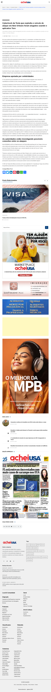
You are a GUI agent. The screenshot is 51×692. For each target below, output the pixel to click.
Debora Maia (5, 663)
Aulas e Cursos (20, 640)
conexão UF (41, 551)
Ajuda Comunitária (6, 616)
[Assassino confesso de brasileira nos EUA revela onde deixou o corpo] (5, 423)
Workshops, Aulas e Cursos (8, 638)
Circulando (4, 660)
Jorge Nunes (16, 656)
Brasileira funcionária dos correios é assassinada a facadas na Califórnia (29, 445)
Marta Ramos (17, 662)
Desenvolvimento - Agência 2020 (25, 689)
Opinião (15, 663)
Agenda (25, 613)
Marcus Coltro (17, 658)
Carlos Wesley (5, 658)
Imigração (4, 215)
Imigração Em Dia (17, 651)
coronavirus (44, 557)
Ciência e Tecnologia (27, 606)
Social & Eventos (26, 615)
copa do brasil (30, 554)
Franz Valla (4, 671)
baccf (28, 544)
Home (3, 7)
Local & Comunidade (8, 593)
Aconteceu (25, 612)
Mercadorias (5, 632)
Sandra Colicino (17, 672)
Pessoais (4, 640)
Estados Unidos (14, 7)
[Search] (49, 2)
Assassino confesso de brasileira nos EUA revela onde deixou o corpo (28, 422)
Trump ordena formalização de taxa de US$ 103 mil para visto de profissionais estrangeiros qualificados (13, 571)
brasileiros (29, 548)
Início (15, 684)
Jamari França (17, 653)
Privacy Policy (25, 684)
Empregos (4, 631)
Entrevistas (4, 610)
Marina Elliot (16, 660)
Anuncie (4, 641)
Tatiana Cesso (17, 676)
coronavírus (29, 560)
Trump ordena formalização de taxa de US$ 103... (14, 217)
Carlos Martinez (5, 656)
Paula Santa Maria (18, 665)
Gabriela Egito (5, 673)
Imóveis (4, 629)
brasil (43, 544)
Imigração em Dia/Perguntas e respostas (11, 599)
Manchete (10, 568)
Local (24, 595)
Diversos (19, 638)
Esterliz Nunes (5, 669)
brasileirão (35, 548)
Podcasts (5, 607)
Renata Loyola (17, 670)
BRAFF (38, 544)
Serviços (4, 636)
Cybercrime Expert (6, 662)
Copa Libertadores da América (33, 557)
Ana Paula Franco (6, 651)
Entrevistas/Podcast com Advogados (10, 601)
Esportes (25, 604)
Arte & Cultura (27, 610)
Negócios (4, 612)
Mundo (24, 600)
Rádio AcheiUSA (5, 618)
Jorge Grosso (17, 654)
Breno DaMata (5, 654)
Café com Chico (5, 620)
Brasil (24, 602)
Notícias (4, 602)
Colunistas (5, 649)
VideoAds (20, 625)
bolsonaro (33, 544)
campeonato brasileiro (32, 551)
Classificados (6, 625)
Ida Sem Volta (5, 674)
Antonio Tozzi (7, 36)
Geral (8, 7)
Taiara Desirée (17, 674)
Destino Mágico (5, 665)
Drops (3, 667)
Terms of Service (31, 684)
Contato (36, 684)
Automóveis (5, 627)
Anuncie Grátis (19, 684)
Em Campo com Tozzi (7, 614)
